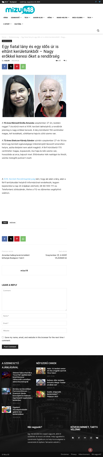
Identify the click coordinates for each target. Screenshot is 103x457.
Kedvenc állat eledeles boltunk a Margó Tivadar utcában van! (56, 382)
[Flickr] (85, 438)
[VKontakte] (97, 438)
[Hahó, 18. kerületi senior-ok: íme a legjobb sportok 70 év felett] (40, 371)
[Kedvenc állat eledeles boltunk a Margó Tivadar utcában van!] (40, 382)
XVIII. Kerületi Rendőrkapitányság (19, 179)
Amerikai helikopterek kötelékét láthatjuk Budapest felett (16, 256)
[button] (98, 30)
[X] (10, 66)
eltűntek (12, 223)
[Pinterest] (17, 66)
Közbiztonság (14, 37)
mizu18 (6, 61)
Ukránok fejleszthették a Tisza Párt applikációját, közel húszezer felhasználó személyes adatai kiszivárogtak (22, 377)
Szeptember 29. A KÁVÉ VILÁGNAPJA (56, 256)
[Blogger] (73, 438)
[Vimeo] (99, 1)
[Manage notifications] (90, 450)
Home (4, 37)
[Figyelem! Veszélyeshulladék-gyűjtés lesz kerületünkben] (6, 409)
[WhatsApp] (23, 66)
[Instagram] (91, 438)
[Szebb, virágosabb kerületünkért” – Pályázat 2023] (40, 394)
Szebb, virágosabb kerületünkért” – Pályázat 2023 (54, 394)
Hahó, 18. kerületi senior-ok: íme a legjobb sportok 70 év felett (56, 371)
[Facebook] (95, 1)
